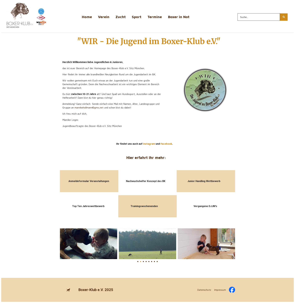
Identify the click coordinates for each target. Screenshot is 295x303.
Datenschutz (204, 289)
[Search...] (284, 17)
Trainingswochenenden (144, 206)
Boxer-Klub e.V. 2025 (95, 290)
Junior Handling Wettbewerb (203, 181)
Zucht (121, 17)
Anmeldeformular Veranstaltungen (89, 181)
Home (87, 17)
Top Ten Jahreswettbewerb (88, 206)
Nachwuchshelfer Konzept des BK (145, 181)
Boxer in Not (178, 17)
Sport (136, 17)
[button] (63, 244)
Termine (155, 17)
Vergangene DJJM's (205, 206)
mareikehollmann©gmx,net (89, 107)
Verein (103, 17)
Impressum (220, 289)
